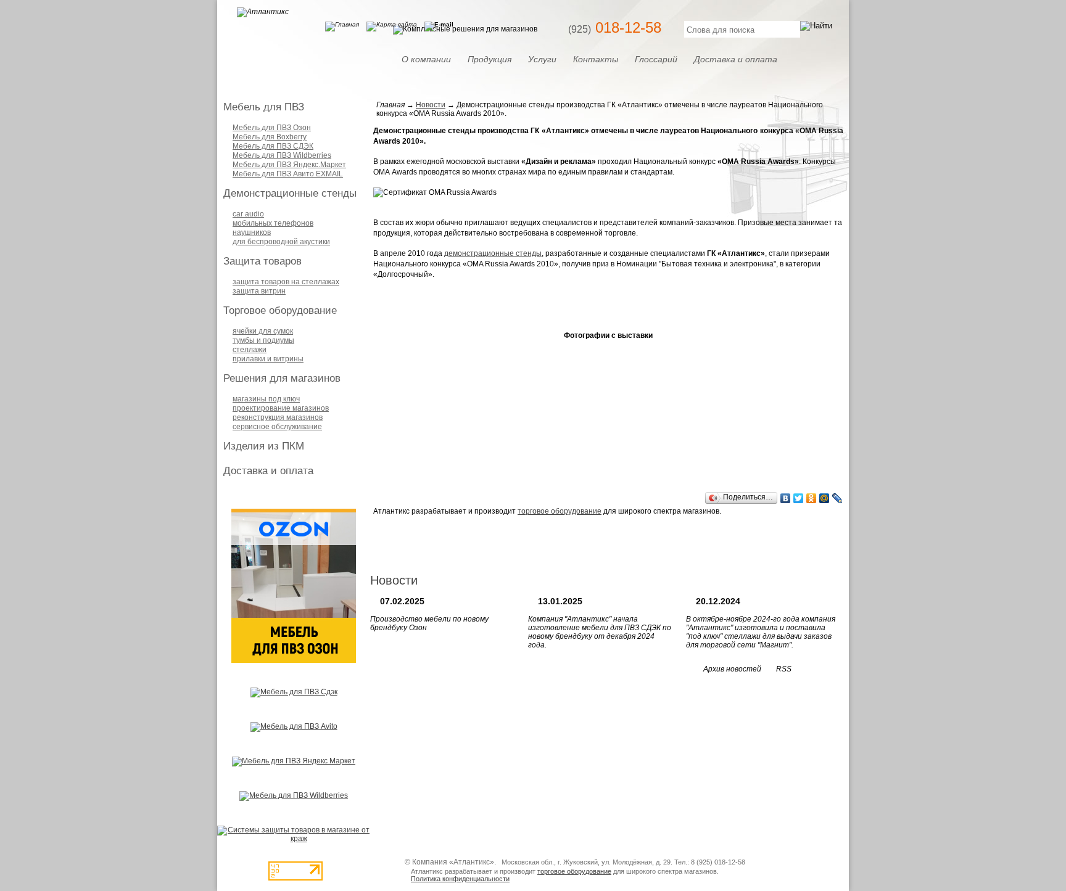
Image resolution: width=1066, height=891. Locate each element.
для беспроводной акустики (281, 241)
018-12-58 (614, 27)
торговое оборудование (559, 511)
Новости (430, 105)
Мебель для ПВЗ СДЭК (273, 146)
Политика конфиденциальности (460, 878)
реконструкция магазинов (278, 417)
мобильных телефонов (273, 223)
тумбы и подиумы (263, 340)
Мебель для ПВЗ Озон (272, 127)
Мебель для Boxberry (270, 137)
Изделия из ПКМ (263, 446)
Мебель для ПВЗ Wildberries (282, 155)
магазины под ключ (266, 399)
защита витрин (259, 291)
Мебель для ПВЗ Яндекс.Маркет (289, 164)
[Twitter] (798, 498)
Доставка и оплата (268, 471)
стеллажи (249, 349)
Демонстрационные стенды (290, 193)
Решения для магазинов (282, 378)
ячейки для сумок (263, 331)
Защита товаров (262, 261)
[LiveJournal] (837, 498)
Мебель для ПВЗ (263, 107)
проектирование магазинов (281, 408)
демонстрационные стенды (493, 253)
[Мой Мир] (824, 498)
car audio (248, 214)
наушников (252, 232)
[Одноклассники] (811, 498)
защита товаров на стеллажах (286, 281)
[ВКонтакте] (785, 498)
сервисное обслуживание (277, 426)
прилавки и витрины (268, 359)
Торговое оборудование (280, 310)
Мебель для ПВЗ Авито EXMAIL (288, 174)
